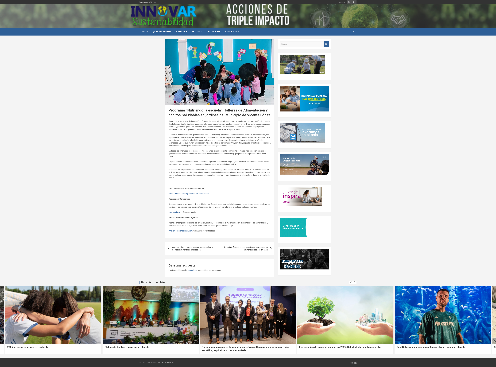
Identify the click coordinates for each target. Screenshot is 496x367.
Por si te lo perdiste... (153, 282)
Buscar (326, 44)
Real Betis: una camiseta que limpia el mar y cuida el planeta (333, 347)
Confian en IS (232, 31)
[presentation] (351, 282)
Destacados (213, 31)
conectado (192, 270)
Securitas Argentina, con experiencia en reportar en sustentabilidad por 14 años (246, 248)
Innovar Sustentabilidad (164, 362)
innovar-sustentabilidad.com (181, 231)
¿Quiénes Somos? (162, 31)
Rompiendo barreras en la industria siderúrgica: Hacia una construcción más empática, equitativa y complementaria (148, 349)
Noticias (197, 31)
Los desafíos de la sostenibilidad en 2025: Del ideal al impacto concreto (242, 347)
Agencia (180, 31)
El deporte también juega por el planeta (29, 347)
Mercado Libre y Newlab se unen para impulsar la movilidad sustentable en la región (192, 248)
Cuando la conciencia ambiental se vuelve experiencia (427, 347)
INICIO (145, 31)
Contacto (342, 2)
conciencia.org (175, 212)
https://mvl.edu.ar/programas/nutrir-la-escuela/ (189, 193)
